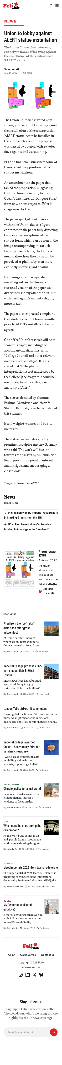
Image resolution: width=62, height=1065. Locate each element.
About (11, 954)
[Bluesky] (41, 975)
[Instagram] (21, 975)
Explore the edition (50, 591)
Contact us (47, 954)
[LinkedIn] (27, 975)
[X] (34, 975)
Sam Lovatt (11, 69)
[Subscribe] (54, 1032)
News (10, 21)
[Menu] (57, 5)
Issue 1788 (32, 483)
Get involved (28, 954)
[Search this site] (51, 5)
